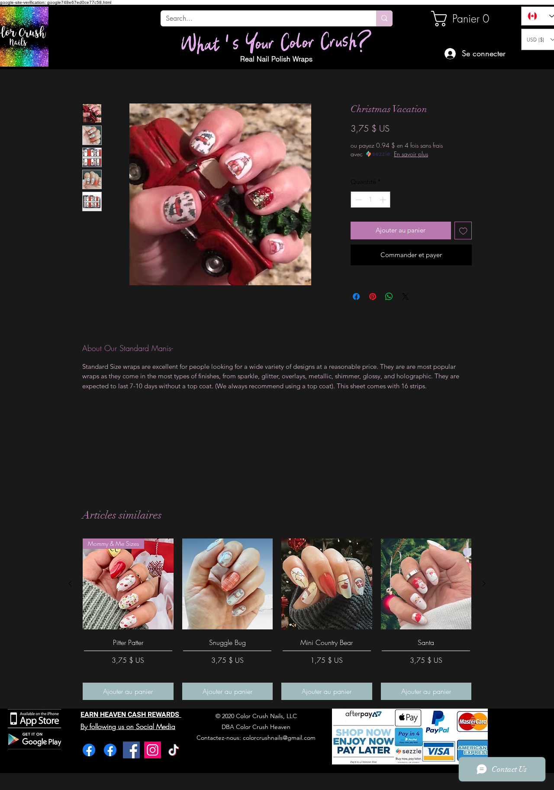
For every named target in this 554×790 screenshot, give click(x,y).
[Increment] (384, 200)
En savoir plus (411, 154)
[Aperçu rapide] (227, 583)
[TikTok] (173, 750)
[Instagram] (152, 750)
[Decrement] (358, 200)
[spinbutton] (371, 200)
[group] (277, 619)
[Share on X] (405, 296)
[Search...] (384, 18)
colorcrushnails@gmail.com (279, 738)
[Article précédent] (70, 583)
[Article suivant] (484, 583)
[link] (460, 18)
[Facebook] (89, 750)
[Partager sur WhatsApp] (389, 296)
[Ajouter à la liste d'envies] (463, 230)
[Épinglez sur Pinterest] (372, 296)
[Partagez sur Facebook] (356, 296)
